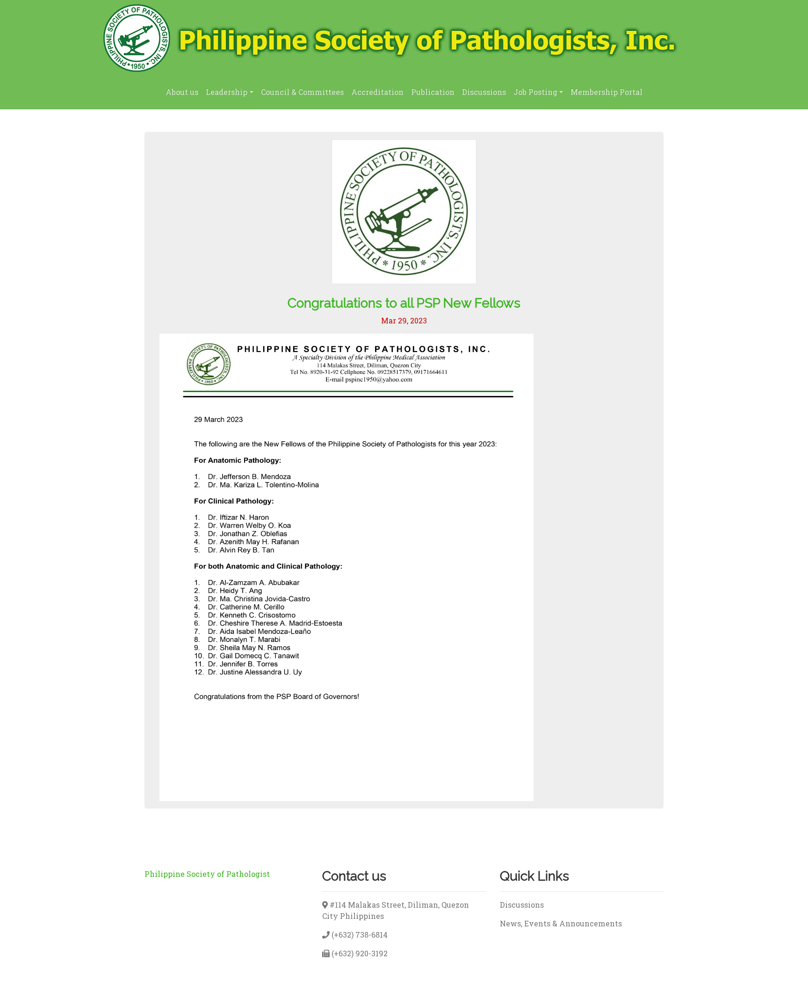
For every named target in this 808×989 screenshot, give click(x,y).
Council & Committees (302, 92)
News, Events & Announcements (561, 923)
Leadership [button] (226, 92)
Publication (432, 92)
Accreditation (377, 92)
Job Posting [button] (535, 92)
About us (182, 92)
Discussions (484, 92)
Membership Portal (606, 92)
